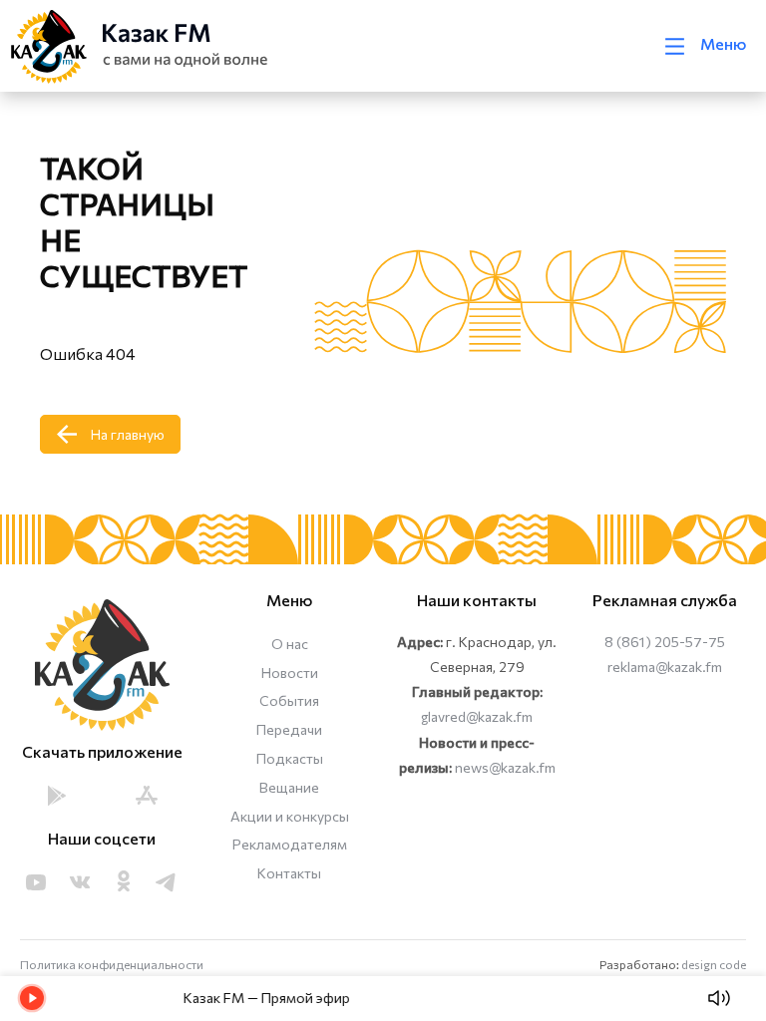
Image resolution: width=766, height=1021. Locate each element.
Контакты (289, 872)
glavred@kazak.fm (477, 716)
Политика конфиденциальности (111, 964)
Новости (289, 672)
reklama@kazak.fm (664, 666)
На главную (128, 434)
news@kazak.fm (505, 767)
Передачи (289, 729)
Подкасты (289, 758)
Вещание (289, 787)
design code (713, 964)
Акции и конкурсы (289, 816)
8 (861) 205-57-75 (664, 641)
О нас (289, 643)
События (289, 700)
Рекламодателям (289, 844)
